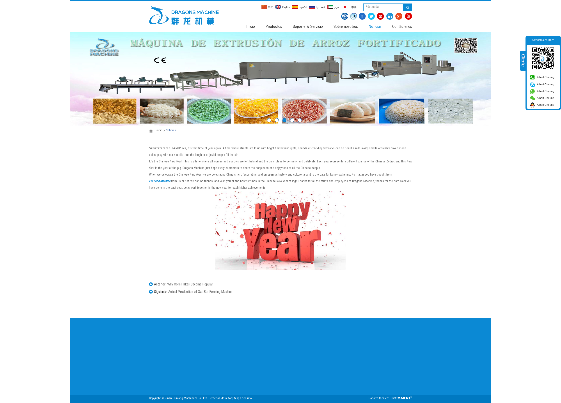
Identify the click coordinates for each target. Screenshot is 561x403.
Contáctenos (402, 27)
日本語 (352, 7)
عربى (336, 7)
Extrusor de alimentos (140, 340)
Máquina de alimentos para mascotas (151, 347)
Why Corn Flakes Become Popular (190, 285)
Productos (274, 27)
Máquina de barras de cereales (146, 353)
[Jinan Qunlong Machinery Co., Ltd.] (184, 15)
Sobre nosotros (346, 27)
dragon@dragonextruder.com (261, 362)
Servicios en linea (543, 40)
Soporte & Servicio (308, 27)
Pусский (320, 7)
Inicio (250, 27)
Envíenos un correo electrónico (369, 330)
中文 (270, 7)
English (285, 7)
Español (302, 7)
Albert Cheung (545, 77)
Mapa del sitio (243, 398)
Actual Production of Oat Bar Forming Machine (200, 292)
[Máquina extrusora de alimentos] (280, 79)
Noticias (375, 27)
